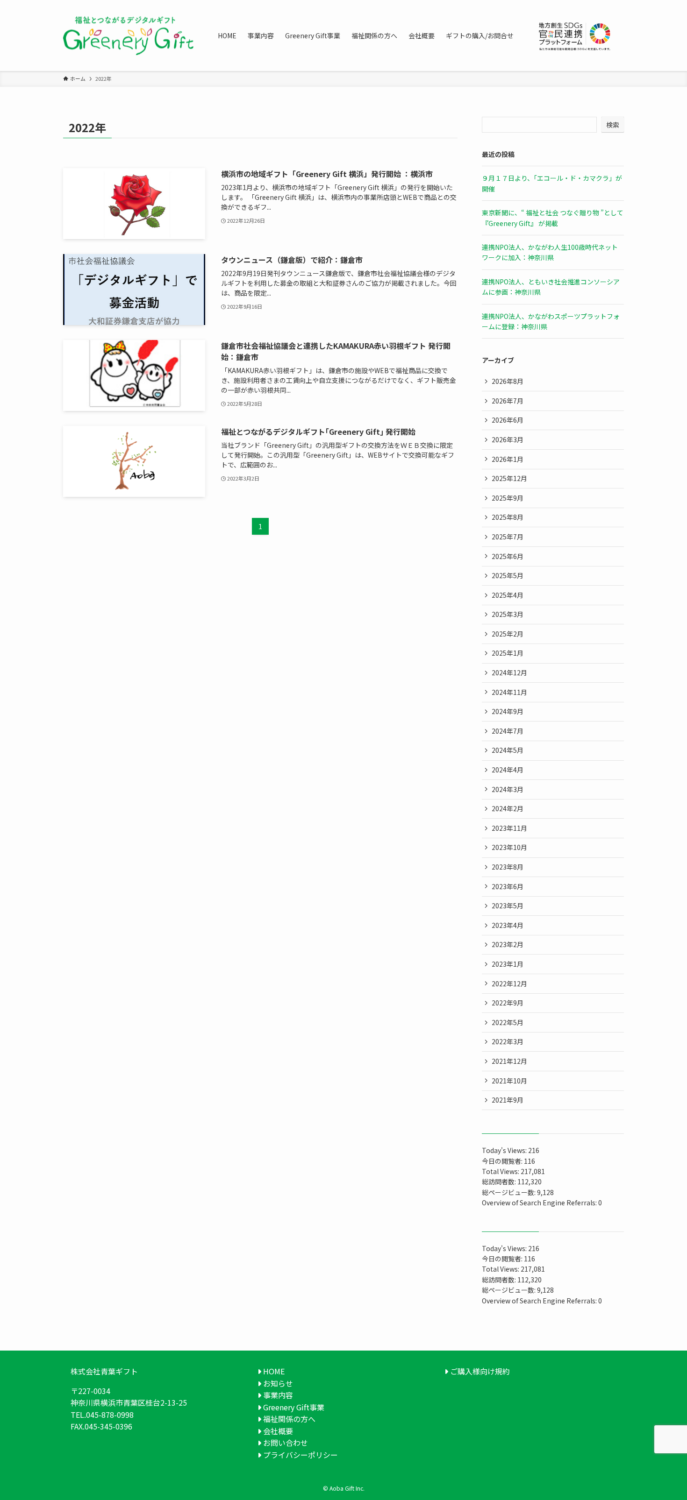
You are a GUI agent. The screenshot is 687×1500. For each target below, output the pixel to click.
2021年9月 (507, 1099)
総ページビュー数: (509, 1192)
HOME (273, 1371)
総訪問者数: (499, 1181)
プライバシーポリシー (299, 1454)
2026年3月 (507, 439)
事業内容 (277, 1395)
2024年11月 (509, 692)
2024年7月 (507, 731)
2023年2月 (507, 944)
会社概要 (277, 1430)
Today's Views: (505, 1150)
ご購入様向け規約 (479, 1371)
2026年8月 (507, 381)
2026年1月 (507, 459)
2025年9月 (507, 497)
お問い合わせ (284, 1442)
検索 (612, 124)
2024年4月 (507, 769)
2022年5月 (507, 1022)
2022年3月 (507, 1041)
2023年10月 (509, 847)
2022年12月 (509, 983)
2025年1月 (507, 653)
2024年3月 (507, 789)
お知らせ (277, 1383)
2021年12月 (509, 1061)
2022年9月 (507, 1002)
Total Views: (501, 1171)
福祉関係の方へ (288, 1418)
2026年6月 (507, 420)
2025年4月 (507, 595)
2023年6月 (507, 886)
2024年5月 (507, 750)
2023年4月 (507, 925)
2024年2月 (507, 808)
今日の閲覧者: (503, 1161)
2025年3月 (507, 614)
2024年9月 (507, 711)
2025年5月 (507, 575)
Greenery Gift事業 (292, 1407)
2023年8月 (507, 866)
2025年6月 (507, 556)
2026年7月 (507, 400)
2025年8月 (507, 517)
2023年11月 (509, 828)
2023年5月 (507, 905)
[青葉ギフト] (128, 35)
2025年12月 (509, 478)
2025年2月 (507, 633)
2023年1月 (507, 964)
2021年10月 (509, 1080)
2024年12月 (509, 672)
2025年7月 (507, 536)
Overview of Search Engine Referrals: (540, 1202)
